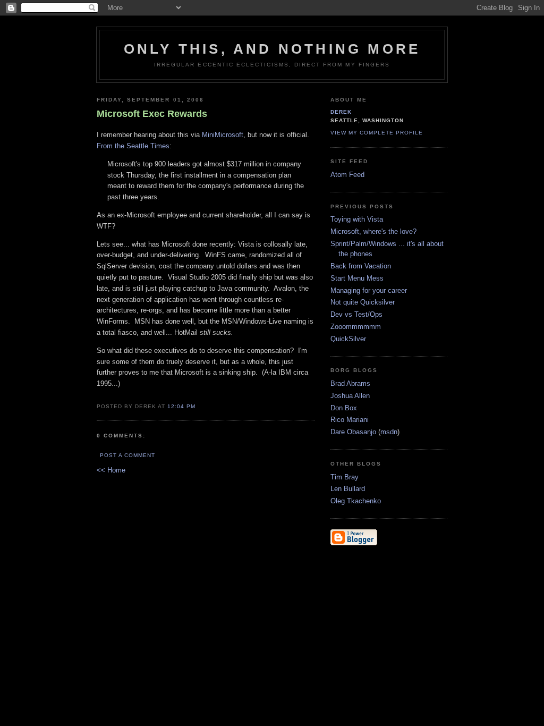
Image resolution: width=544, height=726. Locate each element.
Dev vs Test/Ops (356, 314)
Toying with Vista (356, 219)
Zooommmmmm (355, 327)
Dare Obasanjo (353, 432)
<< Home (111, 470)
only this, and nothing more (272, 49)
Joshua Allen (350, 396)
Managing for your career (368, 290)
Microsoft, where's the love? (373, 231)
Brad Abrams (350, 383)
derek (341, 112)
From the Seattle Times (133, 146)
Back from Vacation (360, 266)
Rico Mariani (349, 420)
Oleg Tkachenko (355, 501)
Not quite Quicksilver (362, 302)
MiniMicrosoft (222, 135)
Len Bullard (347, 489)
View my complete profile (376, 133)
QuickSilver (348, 339)
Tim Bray (344, 477)
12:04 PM (181, 406)
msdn (388, 432)
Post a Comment (127, 455)
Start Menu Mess (357, 278)
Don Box (343, 408)
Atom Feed (347, 175)
